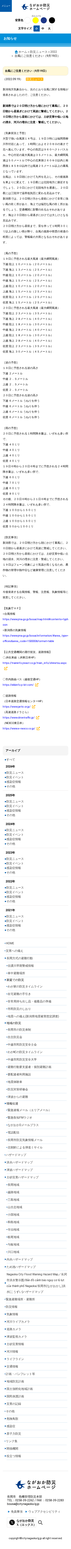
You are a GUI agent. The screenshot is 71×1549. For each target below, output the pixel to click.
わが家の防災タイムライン (25, 986)
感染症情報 (13, 782)
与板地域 (13, 1244)
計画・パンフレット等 (20, 1374)
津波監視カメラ (17, 1336)
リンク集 (11, 1441)
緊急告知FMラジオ (20, 1117)
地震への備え (33, 1016)
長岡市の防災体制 (19, 1029)
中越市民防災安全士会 (22, 1044)
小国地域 (13, 1214)
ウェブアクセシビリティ (44, 1511)
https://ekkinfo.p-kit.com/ (18, 684)
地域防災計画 (15, 1381)
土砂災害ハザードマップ (23, 1177)
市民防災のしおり (19, 1009)
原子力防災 (14, 1433)
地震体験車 (15, 1082)
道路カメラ (14, 1329)
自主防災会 (15, 1037)
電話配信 (13, 1132)
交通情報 (12, 1366)
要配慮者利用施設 (19, 1074)
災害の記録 (14, 1404)
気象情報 (12, 1314)
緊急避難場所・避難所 (20, 1299)
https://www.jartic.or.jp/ (17, 706)
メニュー (6, 6)
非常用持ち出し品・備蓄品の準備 (29, 1001)
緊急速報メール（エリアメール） (29, 1110)
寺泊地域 (13, 1229)
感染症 (11, 1426)
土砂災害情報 (15, 1344)
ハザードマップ (16, 1155)
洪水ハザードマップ (20, 1162)
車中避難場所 (16, 973)
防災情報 (11, 1306)
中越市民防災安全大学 (22, 1059)
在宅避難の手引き (19, 994)
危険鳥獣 (12, 1418)
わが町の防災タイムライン (25, 1052)
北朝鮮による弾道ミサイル (25, 1147)
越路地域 (13, 1192)
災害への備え (14, 950)
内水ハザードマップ (20, 1259)
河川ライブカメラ (18, 1321)
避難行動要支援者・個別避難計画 (29, 1067)
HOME (10, 943)
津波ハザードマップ (20, 1170)
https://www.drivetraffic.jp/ (19, 717)
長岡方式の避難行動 (20, 958)
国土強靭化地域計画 (20, 1389)
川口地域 (13, 1252)
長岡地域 (13, 1184)
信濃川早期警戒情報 (21, 965)
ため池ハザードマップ (21, 1267)
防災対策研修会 (18, 1089)
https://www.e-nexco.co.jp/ (19, 728)
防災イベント (15, 777)
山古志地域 (15, 1207)
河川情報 (12, 1351)
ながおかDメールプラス (23, 1125)
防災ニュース (39, 52)
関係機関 (12, 1448)
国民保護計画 (15, 1396)
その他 (10, 786)
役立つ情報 (14, 1456)
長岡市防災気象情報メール (25, 1140)
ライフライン (15, 1359)
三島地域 (13, 1199)
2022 (53, 52)
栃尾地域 (13, 1237)
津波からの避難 (18, 1097)
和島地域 (13, 1222)
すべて (10, 759)
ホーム (22, 52)
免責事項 (17, 1511)
